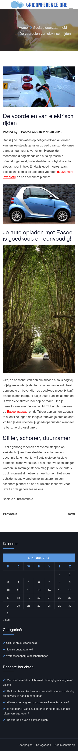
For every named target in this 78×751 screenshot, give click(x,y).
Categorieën (43, 745)
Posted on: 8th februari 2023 (41, 132)
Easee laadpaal (17, 411)
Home (23, 27)
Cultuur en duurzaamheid (21, 643)
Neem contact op (65, 745)
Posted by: (11, 132)
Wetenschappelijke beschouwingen (27, 656)
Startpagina (26, 745)
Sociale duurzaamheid (50, 27)
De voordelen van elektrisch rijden (27, 720)
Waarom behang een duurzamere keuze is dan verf (38, 702)
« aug (6, 619)
